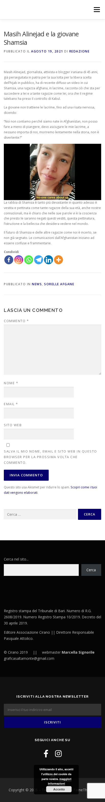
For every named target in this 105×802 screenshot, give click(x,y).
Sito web (13, 425)
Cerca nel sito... (16, 559)
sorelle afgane (59, 284)
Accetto (59, 789)
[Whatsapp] (28, 259)
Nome (11, 383)
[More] (58, 259)
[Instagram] (18, 259)
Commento (16, 320)
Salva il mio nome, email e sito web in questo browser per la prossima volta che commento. (50, 457)
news (37, 284)
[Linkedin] (48, 259)
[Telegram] (38, 259)
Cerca (91, 569)
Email (11, 404)
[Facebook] (8, 259)
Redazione (79, 51)
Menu (96, 9)
